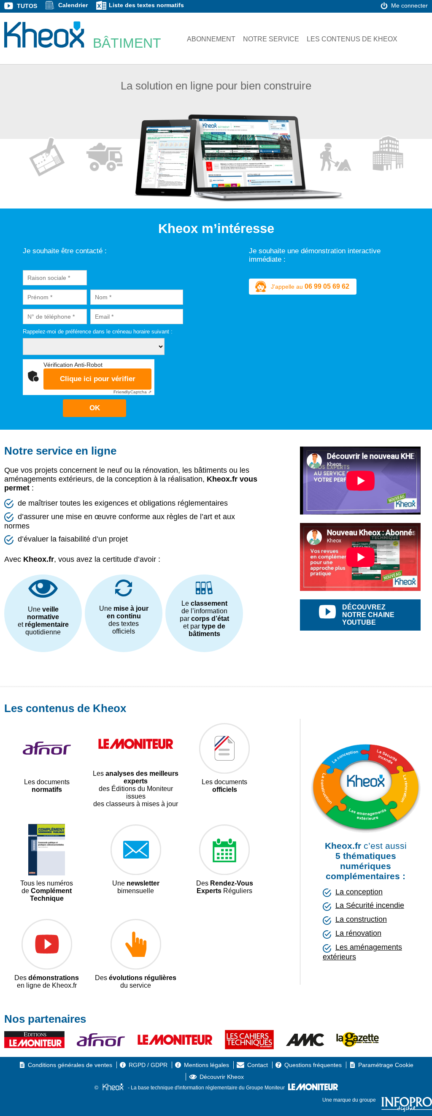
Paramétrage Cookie (385, 1065)
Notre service (271, 39)
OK (94, 408)
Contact (257, 1065)
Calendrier (73, 5)
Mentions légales (206, 1065)
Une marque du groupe (349, 1100)
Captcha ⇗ (132, 392)
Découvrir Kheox (222, 1076)
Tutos (27, 6)
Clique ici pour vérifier (97, 379)
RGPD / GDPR (148, 1065)
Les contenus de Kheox (352, 39)
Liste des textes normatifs (146, 5)
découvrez (368, 615)
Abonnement (211, 39)
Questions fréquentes (313, 1065)
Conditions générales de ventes (70, 1065)
